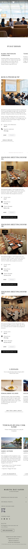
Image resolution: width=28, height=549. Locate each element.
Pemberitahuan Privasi (13, 538)
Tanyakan (22, 2)
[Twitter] (9, 519)
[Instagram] (2, 519)
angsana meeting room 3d (16, 152)
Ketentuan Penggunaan (14, 542)
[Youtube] (7, 519)
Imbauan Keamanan (13, 540)
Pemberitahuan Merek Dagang (13, 536)
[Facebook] (4, 519)
